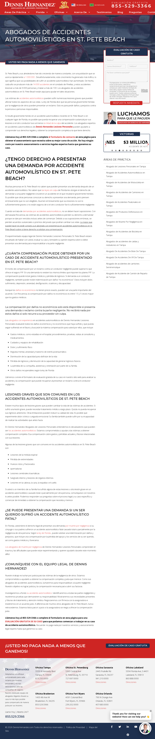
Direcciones (40, 682)
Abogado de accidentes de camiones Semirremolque (122, 265)
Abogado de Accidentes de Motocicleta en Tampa (125, 184)
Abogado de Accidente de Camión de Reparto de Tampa (126, 275)
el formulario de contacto (62, 137)
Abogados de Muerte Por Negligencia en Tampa (124, 223)
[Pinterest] (128, 735)
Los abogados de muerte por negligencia (23, 546)
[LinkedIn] (128, 727)
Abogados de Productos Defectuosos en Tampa (124, 213)
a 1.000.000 (29, 77)
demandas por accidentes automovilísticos (42, 211)
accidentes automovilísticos (31, 98)
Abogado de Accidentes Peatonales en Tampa (123, 204)
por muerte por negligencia (77, 525)
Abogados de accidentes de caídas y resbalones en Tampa (122, 243)
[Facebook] (112, 727)
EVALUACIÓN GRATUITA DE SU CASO (24, 621)
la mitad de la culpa (52, 123)
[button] (105, 144)
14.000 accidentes (41, 84)
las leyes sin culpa (50, 190)
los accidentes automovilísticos (22, 430)
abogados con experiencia (21, 320)
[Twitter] (120, 727)
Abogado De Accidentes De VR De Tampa (125, 257)
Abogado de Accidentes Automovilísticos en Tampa (125, 174)
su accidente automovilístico (39, 593)
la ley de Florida (44, 533)
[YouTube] (136, 727)
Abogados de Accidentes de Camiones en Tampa (125, 194)
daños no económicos (25, 290)
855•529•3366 (132, 6)
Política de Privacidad (144, 90)
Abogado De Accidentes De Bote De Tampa (126, 251)
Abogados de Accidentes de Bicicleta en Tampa (124, 233)
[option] (126, 144)
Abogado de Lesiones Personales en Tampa (126, 166)
